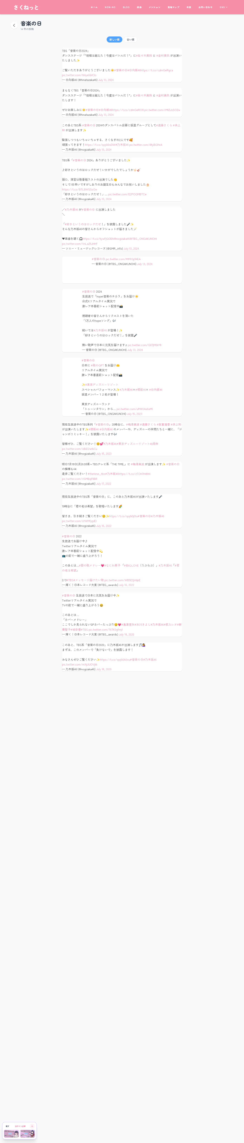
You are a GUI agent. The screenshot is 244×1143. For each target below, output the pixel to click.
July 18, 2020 (126, 634)
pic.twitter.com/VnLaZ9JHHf (79, 243)
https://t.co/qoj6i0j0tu (123, 516)
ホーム (94, 7)
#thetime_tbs (96, 473)
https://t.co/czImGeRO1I (128, 110)
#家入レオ (170, 624)
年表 (189, 7)
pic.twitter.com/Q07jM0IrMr (145, 345)
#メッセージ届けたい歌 (88, 580)
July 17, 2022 (103, 483)
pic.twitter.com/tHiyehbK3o (79, 75)
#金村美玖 (163, 55)
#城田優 (76, 629)
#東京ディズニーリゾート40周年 (137, 443)
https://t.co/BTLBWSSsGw (79, 189)
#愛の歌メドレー (90, 565)
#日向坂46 (134, 70)
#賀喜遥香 (163, 424)
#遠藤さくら (164, 125)
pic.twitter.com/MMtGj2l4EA (123, 259)
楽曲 (139, 7)
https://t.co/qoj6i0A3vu (115, 659)
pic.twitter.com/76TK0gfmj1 (106, 629)
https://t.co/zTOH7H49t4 (134, 473)
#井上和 (176, 424)
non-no (110, 7)
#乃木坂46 (122, 144)
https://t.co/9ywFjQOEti (98, 238)
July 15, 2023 (134, 413)
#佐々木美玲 (144, 55)
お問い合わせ (205, 7)
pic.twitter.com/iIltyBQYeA (145, 144)
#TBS (69, 580)
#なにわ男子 (112, 565)
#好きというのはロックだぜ (83, 224)
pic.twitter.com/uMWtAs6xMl (134, 409)
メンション (155, 7)
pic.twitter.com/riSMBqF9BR (79, 478)
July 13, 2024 (106, 80)
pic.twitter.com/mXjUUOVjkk (79, 664)
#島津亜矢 (128, 624)
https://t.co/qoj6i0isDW (100, 144)
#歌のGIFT (97, 365)
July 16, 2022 (103, 525)
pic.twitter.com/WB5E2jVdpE (122, 580)
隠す (7, 1126)
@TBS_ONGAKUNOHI (143, 238)
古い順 (130, 39)
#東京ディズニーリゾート (101, 384)
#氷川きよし (143, 624)
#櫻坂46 (140, 389)
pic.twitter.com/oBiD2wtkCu (79, 448)
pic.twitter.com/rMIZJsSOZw (162, 110)
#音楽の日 (120, 70)
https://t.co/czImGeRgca (157, 70)
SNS (222, 7)
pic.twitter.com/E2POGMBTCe (127, 194)
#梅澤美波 (132, 424)
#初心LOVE (131, 565)
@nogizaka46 (122, 238)
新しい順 (114, 39)
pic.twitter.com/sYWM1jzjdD (79, 521)
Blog (126, 7)
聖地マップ (174, 7)
